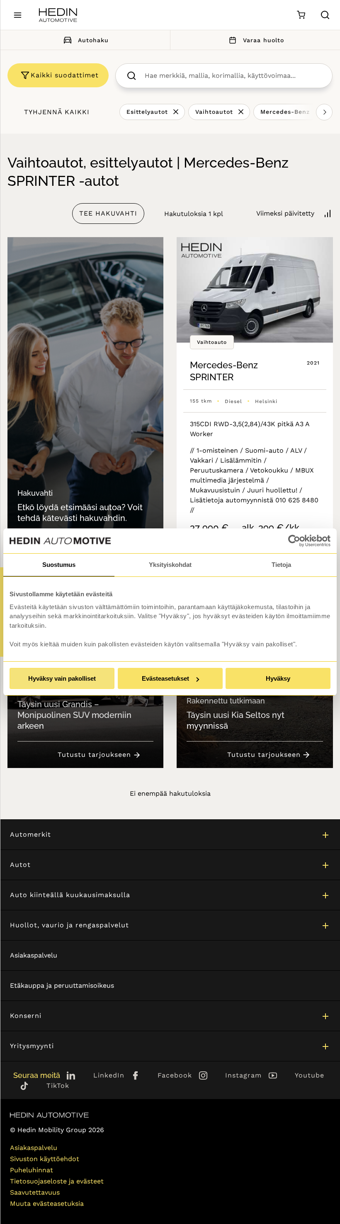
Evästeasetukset (165, 678)
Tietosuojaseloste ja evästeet (57, 1181)
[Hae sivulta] (325, 15)
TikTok (57, 1086)
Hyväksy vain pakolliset (62, 678)
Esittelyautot (147, 111)
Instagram (243, 1075)
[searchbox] (232, 75)
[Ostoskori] (301, 15)
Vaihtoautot (214, 111)
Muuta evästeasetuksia (47, 1203)
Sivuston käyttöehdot (44, 1159)
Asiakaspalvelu (33, 955)
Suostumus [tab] (58, 564)
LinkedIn (108, 1075)
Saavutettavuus (35, 1192)
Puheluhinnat (31, 1170)
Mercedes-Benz (285, 111)
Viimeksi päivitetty (285, 213)
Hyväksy (278, 678)
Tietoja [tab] (281, 564)
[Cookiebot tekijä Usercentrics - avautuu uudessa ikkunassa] (294, 541)
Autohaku (93, 40)
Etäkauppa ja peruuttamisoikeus (62, 985)
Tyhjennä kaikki (57, 112)
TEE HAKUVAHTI (108, 213)
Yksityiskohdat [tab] (170, 564)
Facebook (175, 1075)
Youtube (309, 1075)
